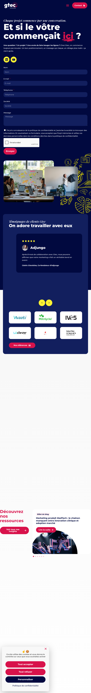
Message (7, 113)
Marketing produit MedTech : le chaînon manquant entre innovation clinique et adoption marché (58, 521)
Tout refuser (25, 672)
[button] (67, 5)
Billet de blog (43, 514)
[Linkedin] (6, 60)
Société (7, 101)
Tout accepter (25, 664)
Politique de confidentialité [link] (25, 686)
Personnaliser (25, 679)
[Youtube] (14, 60)
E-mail (6, 79)
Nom (6, 67)
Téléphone (8, 90)
